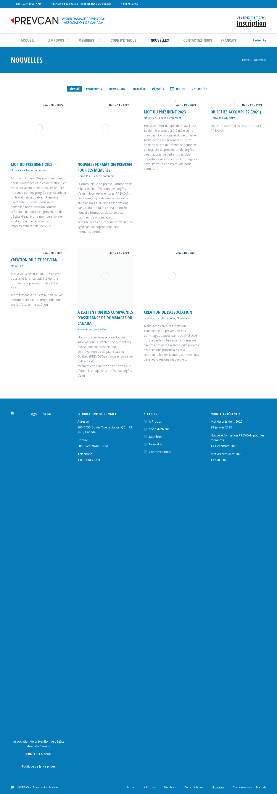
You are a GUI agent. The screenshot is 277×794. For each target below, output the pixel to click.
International (117, 89)
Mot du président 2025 (32, 164)
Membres (155, 437)
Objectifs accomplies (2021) (236, 112)
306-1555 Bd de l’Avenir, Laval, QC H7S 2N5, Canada (81, 4)
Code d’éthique (159, 429)
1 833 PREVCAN (129, 4)
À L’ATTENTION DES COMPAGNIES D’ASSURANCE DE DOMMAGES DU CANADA (105, 317)
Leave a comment (37, 170)
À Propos (155, 421)
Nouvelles (139, 89)
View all (74, 89)
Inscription (251, 23)
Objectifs (158, 89)
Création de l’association (168, 312)
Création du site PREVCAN (34, 260)
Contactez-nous (160, 452)
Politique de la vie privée (39, 766)
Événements (94, 89)
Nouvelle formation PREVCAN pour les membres (104, 167)
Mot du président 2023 (165, 112)
